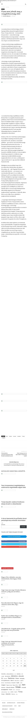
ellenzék (21, 676)
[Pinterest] (8, 19)
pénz (14, 689)
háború (12, 680)
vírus (16, 694)
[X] (5, 19)
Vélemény (13, 694)
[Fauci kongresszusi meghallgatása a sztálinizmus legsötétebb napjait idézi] (14, 478)
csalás (2, 676)
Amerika (7, 7)
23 (24, 663)
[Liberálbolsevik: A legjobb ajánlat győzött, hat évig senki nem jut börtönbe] (14, 624)
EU (2, 678)
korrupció (13, 682)
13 (14, 660)
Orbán (18, 687)
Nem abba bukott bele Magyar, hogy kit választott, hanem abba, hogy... (12, 603)
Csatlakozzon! (22, 544)
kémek (10, 436)
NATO (20, 685)
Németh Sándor (10, 687)
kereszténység (8, 682)
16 (24, 660)
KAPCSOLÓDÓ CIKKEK (7, 471)
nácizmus (3, 687)
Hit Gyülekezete (5, 680)
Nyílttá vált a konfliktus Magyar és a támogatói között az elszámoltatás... (11, 616)
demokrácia (7, 676)
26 (10, 665)
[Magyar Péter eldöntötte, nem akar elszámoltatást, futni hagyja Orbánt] (14, 573)
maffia (21, 682)
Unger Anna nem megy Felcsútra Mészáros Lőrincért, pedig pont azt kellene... (13, 590)
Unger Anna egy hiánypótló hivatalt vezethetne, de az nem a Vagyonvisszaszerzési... (11, 643)
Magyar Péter (15, 685)
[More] (23, 19)
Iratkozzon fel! (22, 546)
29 (21, 665)
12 (10, 660)
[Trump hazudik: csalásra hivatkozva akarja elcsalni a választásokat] (14, 494)
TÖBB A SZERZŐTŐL (19, 471)
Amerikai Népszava (6, 16)
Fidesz (17, 678)
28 (17, 665)
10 (3, 660)
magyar (3, 685)
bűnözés (19, 674)
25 (6, 665)
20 (14, 663)
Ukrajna (3, 694)
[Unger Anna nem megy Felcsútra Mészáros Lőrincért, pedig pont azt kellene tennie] (14, 586)
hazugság (22, 678)
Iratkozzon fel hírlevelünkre (14, 536)
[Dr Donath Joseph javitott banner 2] (14, 411)
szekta (11, 691)
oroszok (14, 436)
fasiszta (5, 678)
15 (21, 660)
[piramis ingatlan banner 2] (14, 97)
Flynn (7, 436)
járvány (2, 682)
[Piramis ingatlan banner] (14, 395)
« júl (13, 670)
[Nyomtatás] (20, 19)
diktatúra (14, 676)
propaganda (4, 689)
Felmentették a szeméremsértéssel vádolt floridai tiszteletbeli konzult (7, 455)
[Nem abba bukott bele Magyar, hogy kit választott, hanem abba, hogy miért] (14, 599)
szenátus (19, 436)
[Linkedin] (14, 19)
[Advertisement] (14, 255)
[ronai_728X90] (14, 25)
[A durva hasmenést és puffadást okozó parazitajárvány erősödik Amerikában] (14, 511)
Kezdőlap (3, 7)
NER (23, 685)
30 (24, 665)
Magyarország (9, 685)
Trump (23, 436)
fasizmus (11, 678)
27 (14, 665)
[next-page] (2, 523)
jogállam (22, 680)
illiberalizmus (17, 680)
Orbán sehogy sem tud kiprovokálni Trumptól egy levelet (21, 455)
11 (6, 660)
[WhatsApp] (11, 19)
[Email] (17, 19)
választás (8, 694)
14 (17, 660)
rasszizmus (18, 689)
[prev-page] (1, 523)
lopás (17, 682)
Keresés (3, 524)
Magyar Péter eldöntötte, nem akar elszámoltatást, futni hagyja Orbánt (11, 578)
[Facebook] (2, 19)
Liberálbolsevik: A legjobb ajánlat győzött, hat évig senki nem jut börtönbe (13, 629)
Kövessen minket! (22, 541)
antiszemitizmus (10, 673)
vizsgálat (3, 437)
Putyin (10, 689)
